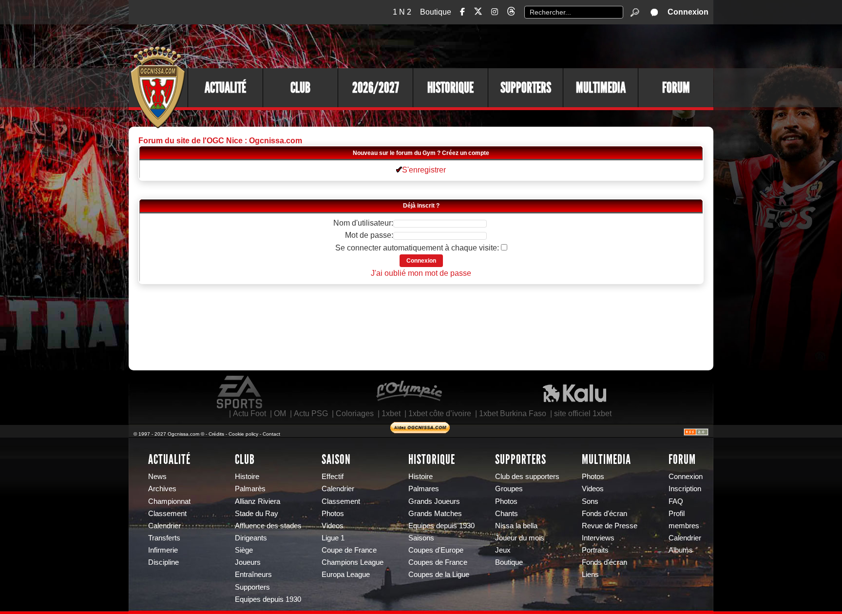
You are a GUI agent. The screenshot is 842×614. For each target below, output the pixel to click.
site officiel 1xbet (583, 413)
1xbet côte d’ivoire (439, 413)
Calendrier (164, 526)
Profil (677, 514)
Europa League (346, 574)
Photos (333, 514)
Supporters (525, 87)
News (157, 476)
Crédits (216, 434)
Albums (681, 550)
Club (300, 87)
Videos (333, 526)
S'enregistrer (424, 170)
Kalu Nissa (574, 392)
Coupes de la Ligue (438, 574)
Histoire (247, 476)
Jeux (503, 550)
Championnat (169, 501)
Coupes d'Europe (435, 550)
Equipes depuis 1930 (268, 599)
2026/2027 (375, 87)
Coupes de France (437, 562)
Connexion (688, 12)
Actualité (225, 87)
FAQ (676, 501)
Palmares (423, 489)
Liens (590, 574)
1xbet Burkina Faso (512, 413)
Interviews (598, 538)
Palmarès (250, 489)
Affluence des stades (268, 526)
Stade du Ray (256, 514)
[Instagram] (494, 12)
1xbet (391, 413)
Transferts (164, 538)
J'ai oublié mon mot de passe (421, 273)
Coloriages (355, 413)
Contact (271, 434)
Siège (244, 550)
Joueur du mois (519, 538)
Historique (450, 87)
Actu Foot (249, 413)
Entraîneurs (253, 574)
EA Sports (240, 392)
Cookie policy (243, 434)
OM (280, 413)
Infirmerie (163, 550)
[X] (478, 13)
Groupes (509, 489)
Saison (336, 459)
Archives (162, 489)
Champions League (352, 562)
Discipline (163, 562)
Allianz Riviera (257, 501)
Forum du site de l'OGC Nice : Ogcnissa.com (220, 140)
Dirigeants (251, 538)
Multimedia (601, 87)
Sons (590, 501)
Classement (167, 514)
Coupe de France (349, 550)
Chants (506, 514)
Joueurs (248, 562)
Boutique (435, 12)
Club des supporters (527, 476)
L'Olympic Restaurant (408, 392)
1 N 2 (402, 12)
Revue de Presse (609, 526)
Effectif (333, 476)
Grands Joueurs (434, 501)
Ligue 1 (333, 538)
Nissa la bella (516, 526)
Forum (676, 87)
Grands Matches (435, 514)
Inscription (685, 489)
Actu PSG (311, 413)
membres (684, 526)
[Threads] (511, 13)
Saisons (421, 538)
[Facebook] (462, 12)
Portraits (595, 550)
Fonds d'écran (604, 514)
